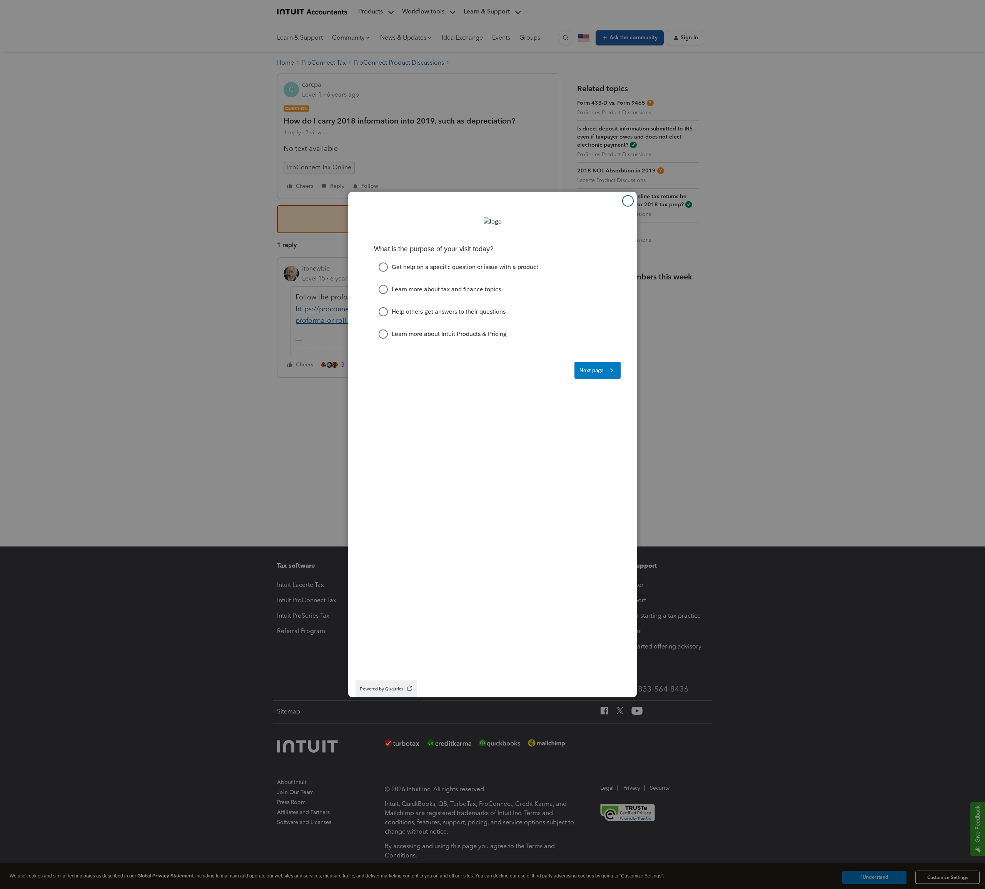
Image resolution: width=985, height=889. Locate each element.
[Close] (628, 201)
